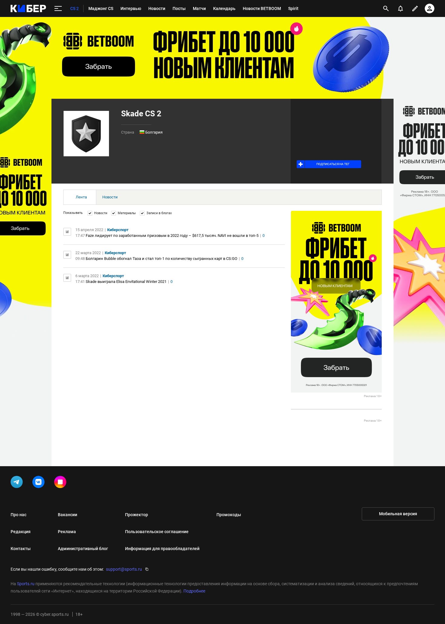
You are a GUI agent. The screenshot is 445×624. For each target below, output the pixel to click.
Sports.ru (26, 583)
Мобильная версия (398, 513)
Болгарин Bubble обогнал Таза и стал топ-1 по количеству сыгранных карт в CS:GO (161, 258)
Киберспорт (118, 229)
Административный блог (83, 548)
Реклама (67, 531)
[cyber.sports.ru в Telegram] (18, 483)
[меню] (58, 8)
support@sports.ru (124, 569)
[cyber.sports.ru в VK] (39, 483)
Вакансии (67, 514)
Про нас (18, 514)
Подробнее (194, 591)
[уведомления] (400, 8)
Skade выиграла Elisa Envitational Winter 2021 (126, 281)
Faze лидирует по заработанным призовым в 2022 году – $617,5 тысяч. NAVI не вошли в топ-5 (172, 235)
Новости (110, 197)
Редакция (21, 531)
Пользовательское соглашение (157, 531)
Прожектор (136, 514)
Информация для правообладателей (162, 548)
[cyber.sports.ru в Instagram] (61, 483)
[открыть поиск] (386, 8)
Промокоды (228, 514)
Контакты (21, 548)
